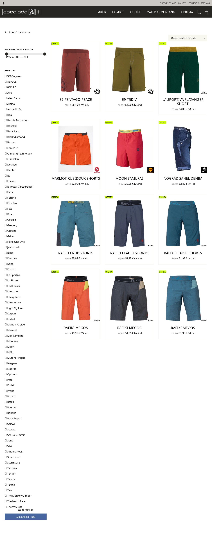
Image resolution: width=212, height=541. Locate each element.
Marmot (12, 330)
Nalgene (12, 363)
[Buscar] (199, 12)
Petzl (10, 380)
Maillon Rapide (16, 324)
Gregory (12, 225)
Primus (11, 396)
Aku (9, 92)
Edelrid (11, 181)
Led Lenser (13, 286)
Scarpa (11, 429)
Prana (10, 391)
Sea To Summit (16, 435)
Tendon (11, 473)
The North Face (16, 501)
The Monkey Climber (19, 495)
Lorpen (11, 313)
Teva (10, 490)
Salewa (11, 424)
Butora (11, 142)
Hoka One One (16, 241)
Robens (11, 413)
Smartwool (13, 457)
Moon (10, 346)
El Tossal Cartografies (20, 186)
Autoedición (14, 109)
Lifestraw (12, 291)
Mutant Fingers (16, 357)
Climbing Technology (19, 153)
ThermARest (14, 507)
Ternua (11, 479)
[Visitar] (3, 3)
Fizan (10, 214)
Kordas (11, 269)
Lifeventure (14, 302)
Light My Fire (15, 308)
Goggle (11, 219)
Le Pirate (12, 280)
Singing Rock (15, 451)
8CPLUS (11, 87)
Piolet (10, 385)
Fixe (9, 208)
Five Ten (12, 203)
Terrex (11, 484)
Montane (12, 341)
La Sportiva (13, 275)
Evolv (10, 192)
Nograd (11, 369)
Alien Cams (13, 98)
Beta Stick (13, 131)
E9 (8, 175)
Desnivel (12, 164)
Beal (9, 115)
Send (10, 440)
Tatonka (12, 468)
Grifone (11, 230)
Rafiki (10, 402)
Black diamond (16, 137)
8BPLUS (12, 81)
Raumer (12, 407)
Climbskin (13, 159)
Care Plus (12, 148)
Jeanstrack (13, 247)
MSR (10, 352)
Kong (10, 264)
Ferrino (11, 197)
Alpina (11, 104)
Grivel (10, 236)
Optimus (12, 374)
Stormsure (13, 462)
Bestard (12, 126)
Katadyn (12, 258)
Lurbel (11, 319)
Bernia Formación (17, 120)
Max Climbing (15, 335)
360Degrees (14, 76)
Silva (10, 446)
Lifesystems (14, 297)
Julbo (10, 253)
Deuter (11, 170)
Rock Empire (14, 418)
